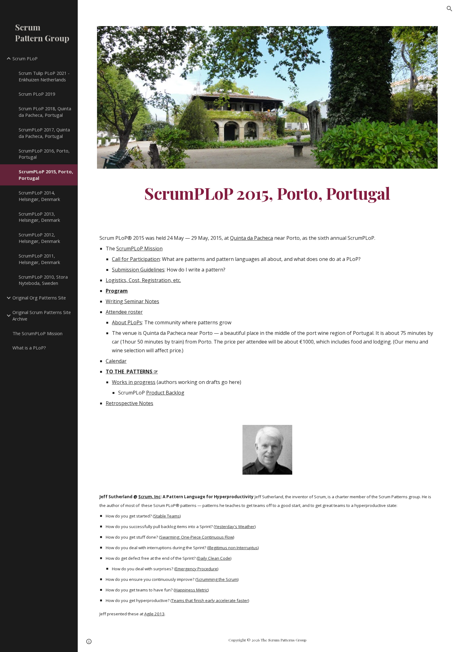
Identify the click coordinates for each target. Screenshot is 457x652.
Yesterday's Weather (235, 526)
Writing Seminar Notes (132, 301)
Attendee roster (124, 311)
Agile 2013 (154, 614)
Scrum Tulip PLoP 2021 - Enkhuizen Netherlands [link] (44, 76)
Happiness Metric (191, 590)
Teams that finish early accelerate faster (210, 600)
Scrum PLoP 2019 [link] (37, 94)
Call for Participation (136, 259)
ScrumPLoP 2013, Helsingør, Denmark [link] (39, 217)
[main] (267, 193)
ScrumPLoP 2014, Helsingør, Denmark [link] (39, 195)
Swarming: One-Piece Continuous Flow (196, 537)
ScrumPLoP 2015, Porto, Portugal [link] (46, 174)
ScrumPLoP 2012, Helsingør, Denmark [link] (39, 237)
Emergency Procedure (196, 569)
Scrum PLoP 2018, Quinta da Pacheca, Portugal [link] (45, 111)
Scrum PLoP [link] (25, 58)
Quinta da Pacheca (251, 238)
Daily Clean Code (214, 558)
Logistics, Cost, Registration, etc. (143, 280)
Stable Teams (167, 516)
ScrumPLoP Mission (139, 248)
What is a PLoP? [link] (29, 347)
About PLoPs (127, 322)
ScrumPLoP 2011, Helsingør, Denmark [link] (39, 259)
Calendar (116, 361)
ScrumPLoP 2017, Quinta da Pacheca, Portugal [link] (44, 132)
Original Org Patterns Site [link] (39, 297)
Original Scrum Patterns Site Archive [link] (41, 315)
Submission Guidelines (138, 269)
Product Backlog (165, 392)
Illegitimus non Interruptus (233, 547)
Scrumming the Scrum (217, 579)
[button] (449, 8)
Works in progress (133, 382)
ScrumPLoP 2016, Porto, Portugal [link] (44, 154)
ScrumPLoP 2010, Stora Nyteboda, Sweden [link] (43, 280)
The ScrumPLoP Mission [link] (37, 333)
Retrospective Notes (129, 403)
